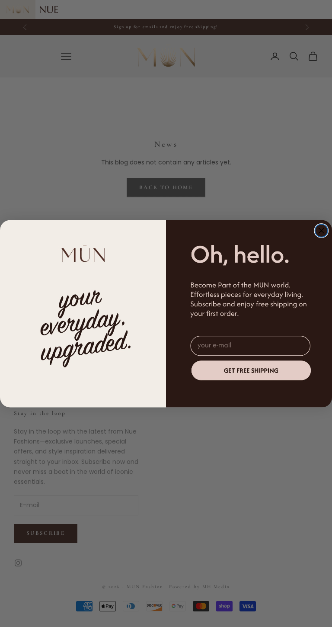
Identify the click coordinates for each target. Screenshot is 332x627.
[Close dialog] (321, 230)
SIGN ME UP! (251, 369)
